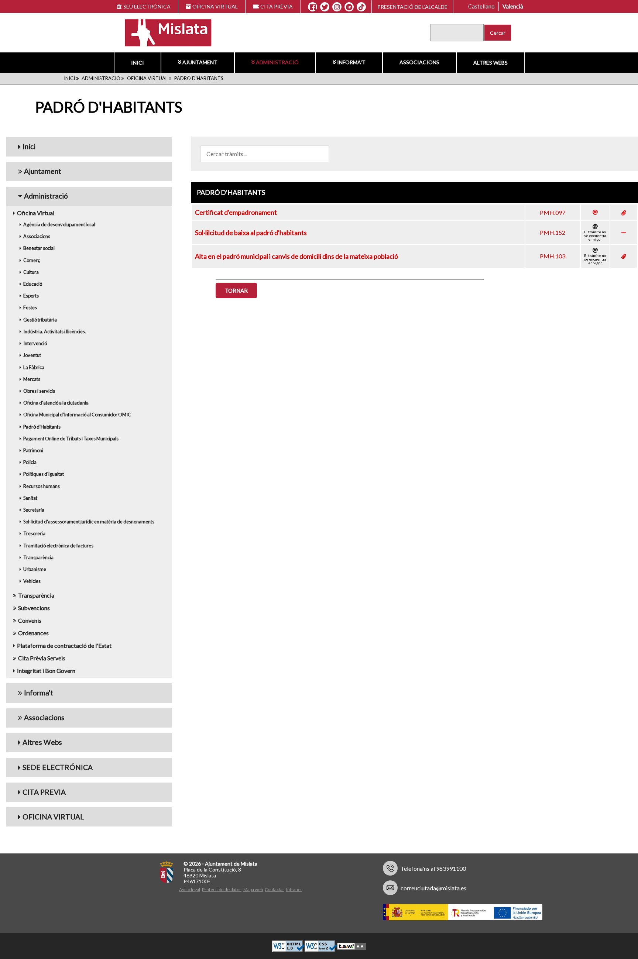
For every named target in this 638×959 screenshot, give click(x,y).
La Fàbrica (33, 367)
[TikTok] (361, 7)
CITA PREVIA (44, 792)
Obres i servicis (39, 391)
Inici (137, 62)
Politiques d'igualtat (43, 474)
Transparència (38, 557)
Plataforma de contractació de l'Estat (64, 645)
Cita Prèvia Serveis (41, 657)
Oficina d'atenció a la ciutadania (56, 403)
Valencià (512, 6)
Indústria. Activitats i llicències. (54, 331)
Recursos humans (41, 486)
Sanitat (30, 498)
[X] (324, 7)
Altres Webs (490, 62)
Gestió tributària (40, 320)
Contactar (274, 889)
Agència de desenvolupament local (59, 224)
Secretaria (33, 510)
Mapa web (253, 889)
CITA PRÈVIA (276, 6)
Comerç (31, 260)
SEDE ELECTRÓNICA (58, 767)
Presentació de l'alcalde (412, 7)
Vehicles (32, 581)
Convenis (29, 620)
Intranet (294, 889)
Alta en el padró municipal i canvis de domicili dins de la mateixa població (296, 256)
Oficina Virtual (147, 78)
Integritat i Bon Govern (46, 670)
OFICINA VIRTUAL (215, 6)
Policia (30, 462)
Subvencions (34, 607)
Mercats (31, 379)
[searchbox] (264, 153)
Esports (31, 296)
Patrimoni (33, 450)
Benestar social (39, 248)
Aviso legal (189, 889)
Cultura (31, 272)
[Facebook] (312, 7)
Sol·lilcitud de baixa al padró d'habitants (251, 232)
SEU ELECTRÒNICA (147, 6)
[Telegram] (349, 7)
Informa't (351, 62)
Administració (277, 62)
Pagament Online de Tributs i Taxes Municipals (71, 438)
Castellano (481, 6)
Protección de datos (221, 889)
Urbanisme (34, 569)
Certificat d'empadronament (236, 212)
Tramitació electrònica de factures (58, 546)
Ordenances (33, 632)
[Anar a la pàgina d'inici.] (163, 32)
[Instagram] (337, 7)
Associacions (419, 62)
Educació (32, 284)
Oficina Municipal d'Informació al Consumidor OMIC (77, 414)
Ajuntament (199, 62)
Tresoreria (34, 533)
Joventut (32, 355)
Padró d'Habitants (42, 427)
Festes (30, 307)
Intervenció (35, 343)
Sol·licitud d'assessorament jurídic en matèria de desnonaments (88, 522)
